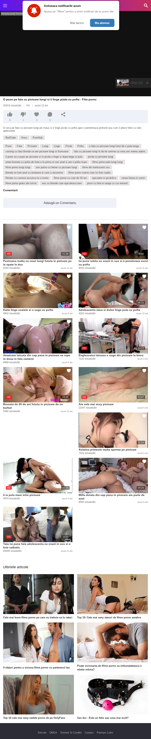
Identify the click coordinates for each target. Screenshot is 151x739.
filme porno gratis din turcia (21, 183)
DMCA (53, 732)
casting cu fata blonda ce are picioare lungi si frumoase (37, 151)
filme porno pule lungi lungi (107, 162)
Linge (57, 146)
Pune (8, 146)
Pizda (68, 146)
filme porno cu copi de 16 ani (70, 177)
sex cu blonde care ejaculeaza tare (62, 183)
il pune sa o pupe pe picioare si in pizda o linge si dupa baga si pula (44, 156)
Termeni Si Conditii (71, 732)
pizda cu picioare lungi (100, 156)
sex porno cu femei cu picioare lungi (56, 167)
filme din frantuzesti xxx (96, 167)
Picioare (32, 146)
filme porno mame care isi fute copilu (89, 172)
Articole (42, 732)
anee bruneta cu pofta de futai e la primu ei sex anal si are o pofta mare (46, 162)
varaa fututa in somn (133, 177)
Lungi (45, 146)
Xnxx (24, 137)
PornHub (37, 137)
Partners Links (105, 732)
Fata (19, 146)
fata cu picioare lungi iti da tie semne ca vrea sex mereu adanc (109, 151)
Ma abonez (102, 23)
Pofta (80, 146)
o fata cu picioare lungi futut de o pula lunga (114, 146)
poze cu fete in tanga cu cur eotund (107, 183)
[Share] (63, 114)
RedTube (11, 137)
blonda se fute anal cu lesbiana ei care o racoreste (34, 172)
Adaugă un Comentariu (60, 203)
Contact (89, 732)
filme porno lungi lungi (18, 167)
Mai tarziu (77, 23)
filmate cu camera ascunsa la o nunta (27, 177)
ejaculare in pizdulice (104, 177)
